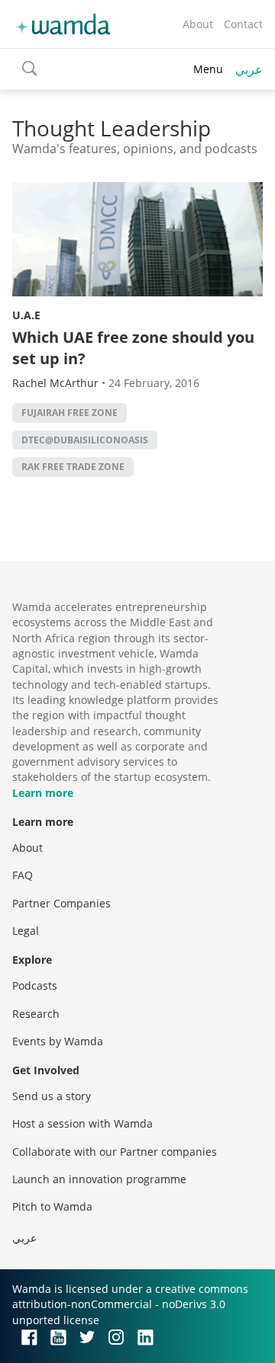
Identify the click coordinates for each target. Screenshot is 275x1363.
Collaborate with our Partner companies (114, 1151)
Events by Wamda (57, 1041)
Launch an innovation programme (99, 1179)
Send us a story (51, 1096)
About (198, 24)
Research (36, 1013)
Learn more (42, 792)
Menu (208, 69)
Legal (25, 930)
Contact (243, 24)
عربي (249, 69)
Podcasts (34, 985)
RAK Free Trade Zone (73, 466)
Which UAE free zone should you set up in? (133, 348)
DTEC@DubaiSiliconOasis (84, 440)
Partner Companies (61, 903)
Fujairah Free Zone (69, 412)
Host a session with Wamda (82, 1123)
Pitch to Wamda (52, 1206)
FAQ (22, 875)
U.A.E (26, 315)
